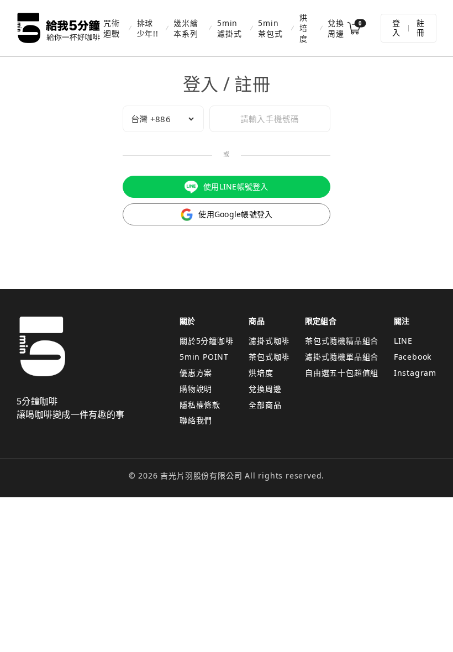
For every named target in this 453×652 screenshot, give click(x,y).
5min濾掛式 (229, 28)
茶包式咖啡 (269, 356)
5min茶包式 (270, 28)
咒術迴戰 (111, 28)
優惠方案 (196, 372)
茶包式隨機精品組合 (341, 340)
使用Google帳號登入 (235, 214)
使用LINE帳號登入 (235, 186)
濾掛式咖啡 (269, 340)
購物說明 (196, 388)
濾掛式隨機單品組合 (341, 356)
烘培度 (303, 28)
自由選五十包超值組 (341, 372)
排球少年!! (148, 28)
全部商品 (265, 404)
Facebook (412, 356)
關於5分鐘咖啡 (207, 340)
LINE (403, 340)
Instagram (415, 372)
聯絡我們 (196, 420)
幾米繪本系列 (185, 28)
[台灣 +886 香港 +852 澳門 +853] (163, 119)
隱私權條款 (200, 404)
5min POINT (204, 356)
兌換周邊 (336, 28)
